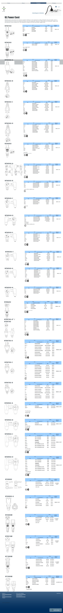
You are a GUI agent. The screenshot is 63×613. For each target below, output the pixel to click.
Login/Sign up (59, 593)
